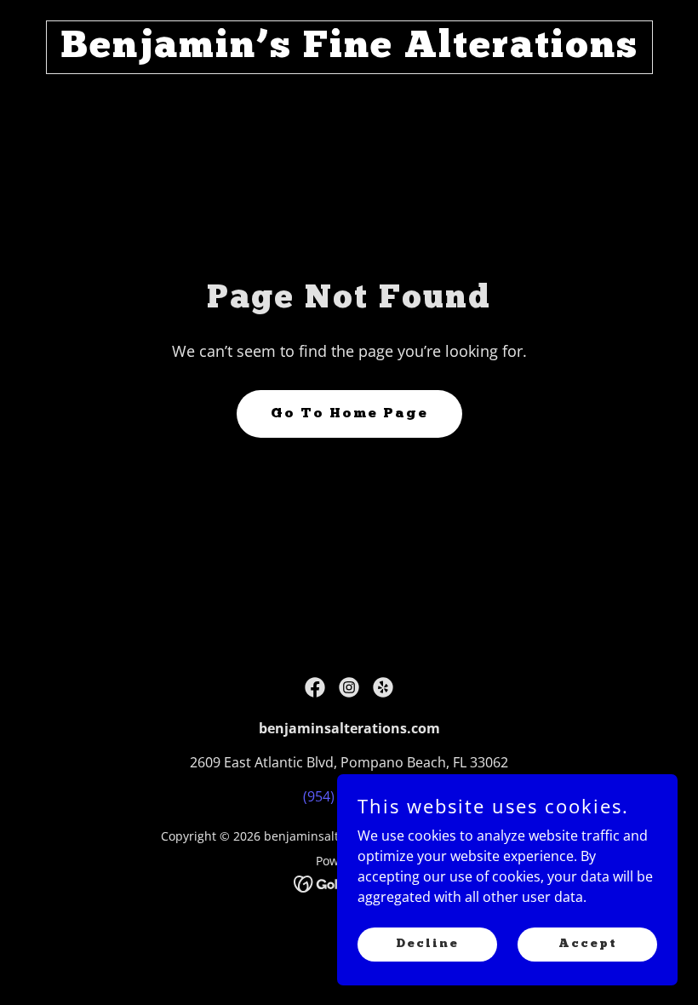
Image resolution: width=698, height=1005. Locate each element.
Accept (587, 943)
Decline (427, 943)
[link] (349, 52)
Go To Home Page (349, 414)
